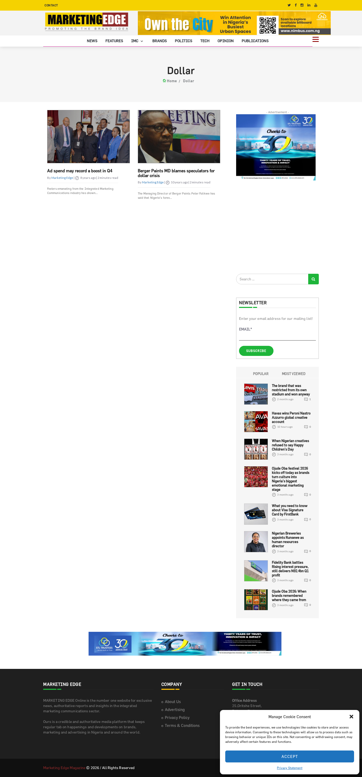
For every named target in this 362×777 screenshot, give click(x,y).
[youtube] (316, 5)
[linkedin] (309, 5)
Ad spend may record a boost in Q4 (79, 170)
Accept (289, 756)
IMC (135, 40)
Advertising (175, 709)
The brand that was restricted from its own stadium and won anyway (291, 389)
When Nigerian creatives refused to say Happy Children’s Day (290, 445)
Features (114, 40)
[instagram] (302, 5)
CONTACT (51, 5)
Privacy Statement (289, 768)
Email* (245, 329)
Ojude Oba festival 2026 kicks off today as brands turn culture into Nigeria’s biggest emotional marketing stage (290, 479)
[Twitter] (289, 5)
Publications (255, 40)
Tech (205, 40)
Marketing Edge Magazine (64, 767)
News (92, 40)
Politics (183, 40)
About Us (173, 701)
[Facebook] (295, 5)
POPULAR (260, 374)
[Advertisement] (276, 227)
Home (172, 81)
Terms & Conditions (182, 725)
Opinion (226, 40)
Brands (159, 40)
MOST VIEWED (294, 374)
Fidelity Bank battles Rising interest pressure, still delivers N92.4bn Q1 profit (290, 568)
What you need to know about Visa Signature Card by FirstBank (289, 510)
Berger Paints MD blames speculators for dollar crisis (176, 173)
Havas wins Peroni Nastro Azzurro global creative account (291, 417)
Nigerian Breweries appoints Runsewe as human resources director (288, 539)
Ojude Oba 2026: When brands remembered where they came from (289, 595)
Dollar (188, 81)
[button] (351, 716)
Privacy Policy (177, 717)
